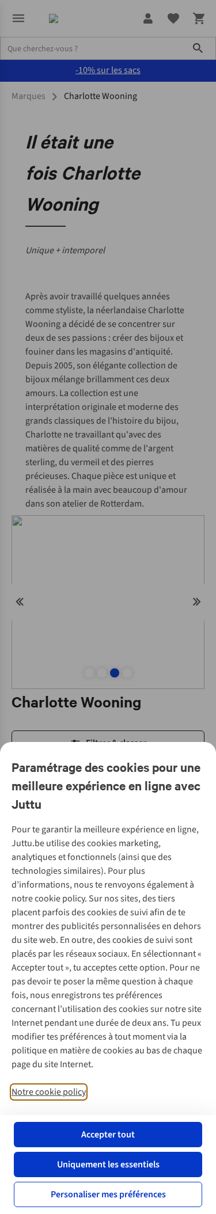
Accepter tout (108, 1134)
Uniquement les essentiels (108, 1164)
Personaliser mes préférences (108, 1194)
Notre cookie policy (49, 1092)
